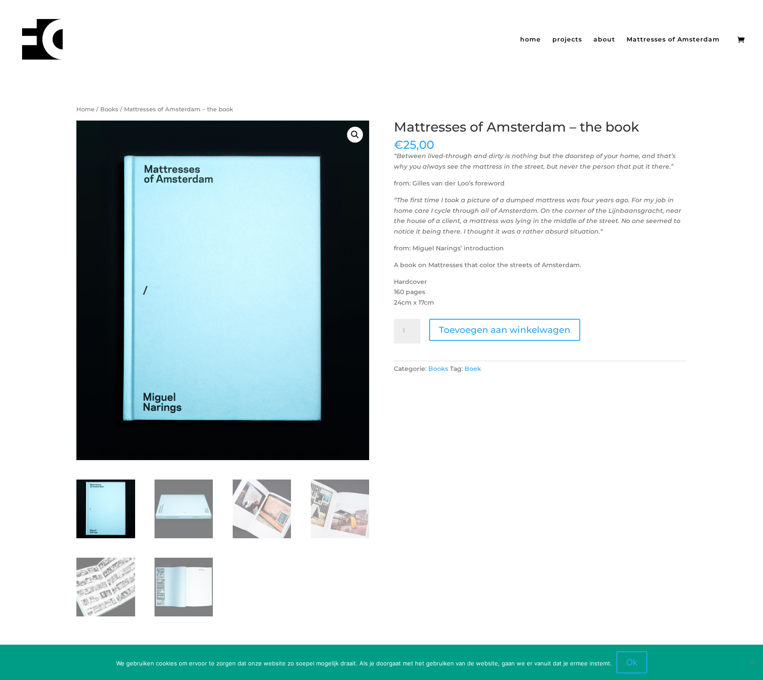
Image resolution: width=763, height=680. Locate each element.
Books (109, 109)
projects (567, 39)
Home (85, 109)
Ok (632, 662)
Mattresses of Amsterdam (673, 39)
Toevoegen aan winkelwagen (504, 330)
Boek (473, 369)
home (530, 39)
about (604, 39)
